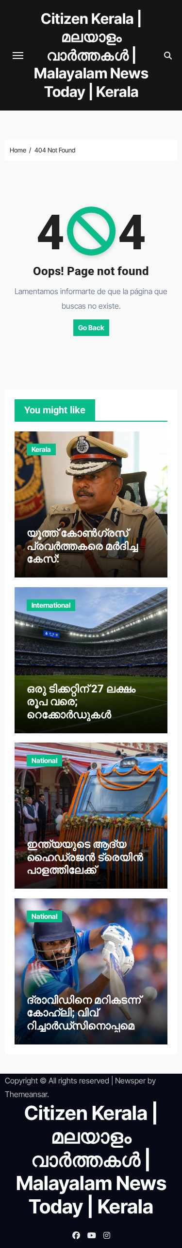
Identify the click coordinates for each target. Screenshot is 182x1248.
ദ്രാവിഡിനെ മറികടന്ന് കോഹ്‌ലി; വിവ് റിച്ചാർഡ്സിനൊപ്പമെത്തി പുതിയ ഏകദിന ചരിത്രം (90, 1019)
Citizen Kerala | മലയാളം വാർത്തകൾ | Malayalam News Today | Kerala (91, 55)
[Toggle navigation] (18, 55)
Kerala (41, 449)
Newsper (130, 1080)
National (44, 760)
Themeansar (26, 1094)
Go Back (91, 327)
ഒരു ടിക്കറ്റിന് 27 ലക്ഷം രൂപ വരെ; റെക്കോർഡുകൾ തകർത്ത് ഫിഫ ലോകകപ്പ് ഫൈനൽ (90, 714)
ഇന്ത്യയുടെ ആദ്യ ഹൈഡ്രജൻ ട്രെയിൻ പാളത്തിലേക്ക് (85, 857)
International (51, 605)
